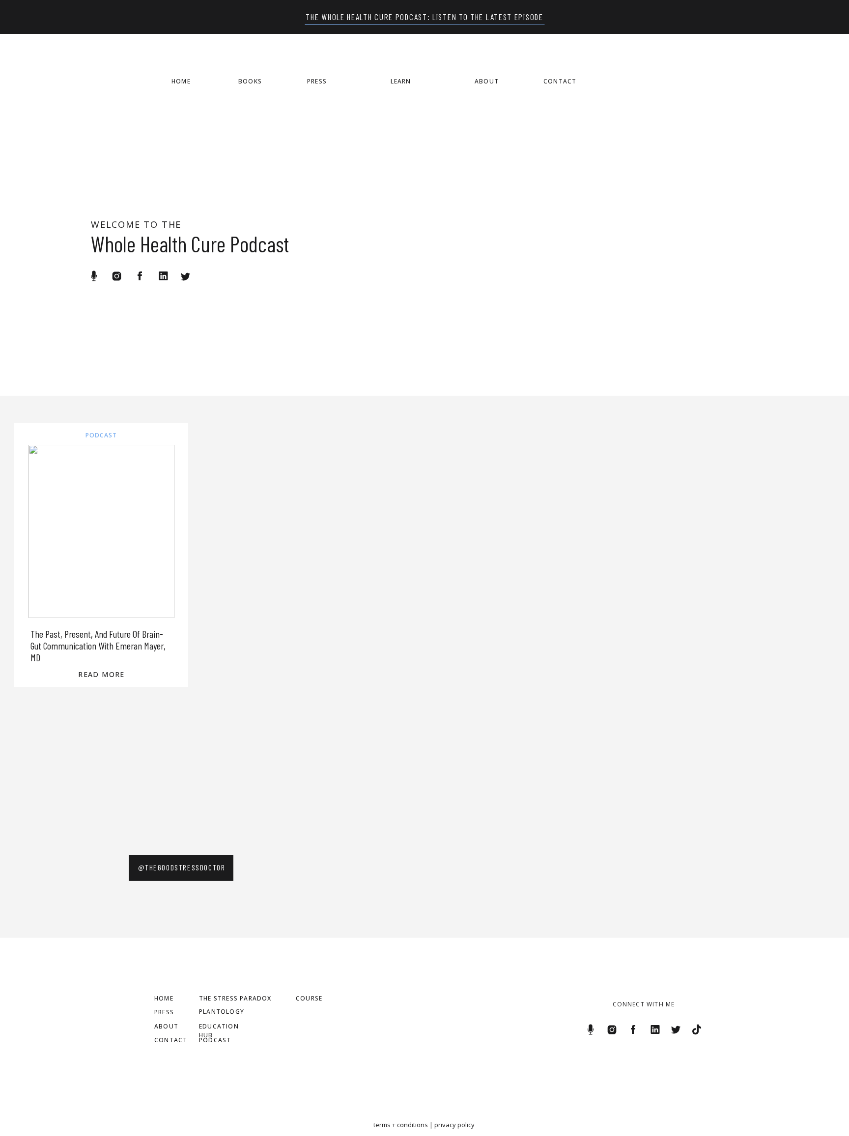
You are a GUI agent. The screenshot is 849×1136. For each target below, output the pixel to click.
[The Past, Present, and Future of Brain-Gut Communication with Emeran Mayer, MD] (101, 531)
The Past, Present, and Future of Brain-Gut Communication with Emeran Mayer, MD (98, 645)
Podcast (101, 435)
